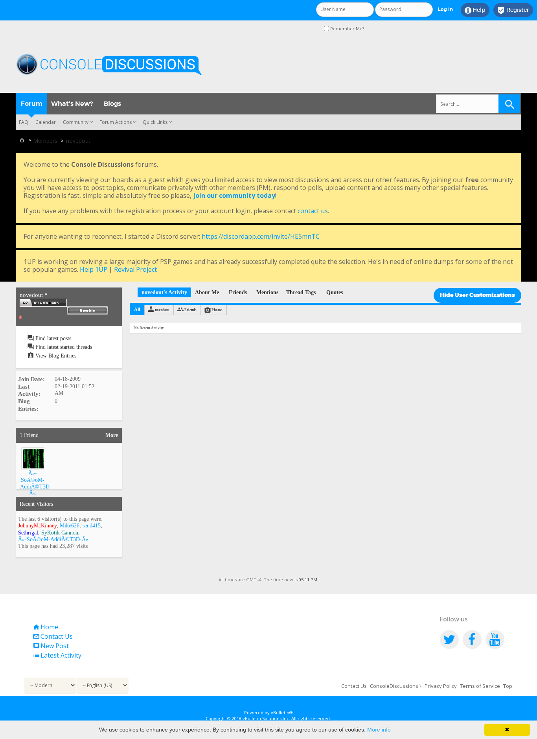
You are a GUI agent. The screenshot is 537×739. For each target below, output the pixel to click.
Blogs (112, 104)
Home (45, 627)
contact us (313, 210)
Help (475, 10)
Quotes (334, 292)
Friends (238, 292)
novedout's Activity (164, 292)
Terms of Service (480, 685)
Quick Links (155, 122)
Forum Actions (115, 122)
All (137, 309)
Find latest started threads (63, 347)
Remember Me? (346, 28)
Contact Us (53, 636)
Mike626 (69, 526)
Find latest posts (52, 338)
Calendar (45, 122)
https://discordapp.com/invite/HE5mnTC (261, 236)
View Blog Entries (55, 356)
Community (75, 122)
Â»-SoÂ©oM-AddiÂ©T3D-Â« (53, 539)
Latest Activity (57, 655)
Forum (31, 104)
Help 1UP (93, 269)
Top (507, 685)
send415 (92, 526)
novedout (162, 310)
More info (379, 729)
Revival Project (135, 269)
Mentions (267, 292)
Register (513, 10)
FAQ (23, 122)
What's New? (72, 104)
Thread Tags (301, 292)
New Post (51, 645)
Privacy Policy (441, 685)
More (111, 435)
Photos (217, 310)
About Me (207, 292)
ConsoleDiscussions (394, 685)
